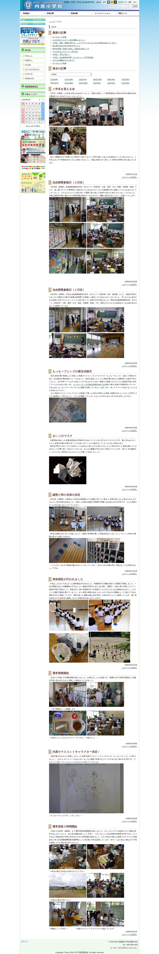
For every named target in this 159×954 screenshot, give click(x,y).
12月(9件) (54, 79)
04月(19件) (83, 83)
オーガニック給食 (59, 37)
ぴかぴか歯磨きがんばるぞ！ (64, 60)
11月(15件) (69, 79)
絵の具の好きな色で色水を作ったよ (66, 46)
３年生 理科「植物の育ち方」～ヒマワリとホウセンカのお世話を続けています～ (85, 43)
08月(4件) (111, 79)
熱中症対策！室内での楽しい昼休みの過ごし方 (71, 49)
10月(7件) (83, 79)
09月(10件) (97, 79)
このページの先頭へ (129, 177)
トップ (51, 22)
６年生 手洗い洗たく (61, 54)
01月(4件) (125, 83)
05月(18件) (69, 83)
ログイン (24, 941)
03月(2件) (97, 83)
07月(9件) (125, 79)
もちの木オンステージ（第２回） (66, 52)
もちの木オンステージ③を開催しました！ (69, 40)
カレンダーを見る (33, 126)
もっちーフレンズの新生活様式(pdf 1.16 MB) (91, 384)
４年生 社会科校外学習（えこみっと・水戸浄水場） (73, 57)
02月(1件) (111, 83)
